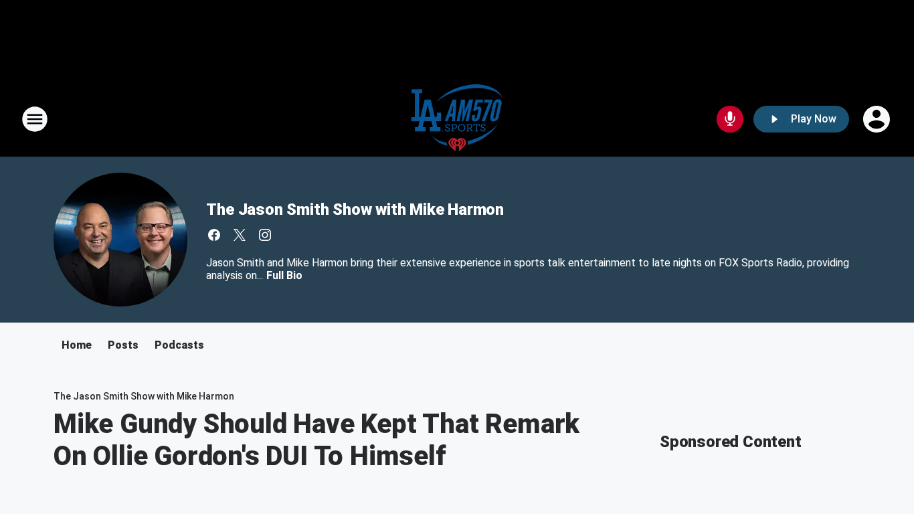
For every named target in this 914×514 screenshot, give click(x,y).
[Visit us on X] (240, 235)
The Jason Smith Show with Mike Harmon (355, 209)
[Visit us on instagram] (265, 235)
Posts (123, 345)
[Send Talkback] (730, 119)
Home (77, 345)
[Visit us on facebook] (214, 235)
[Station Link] (457, 119)
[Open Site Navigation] (34, 119)
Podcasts (179, 345)
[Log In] (878, 119)
